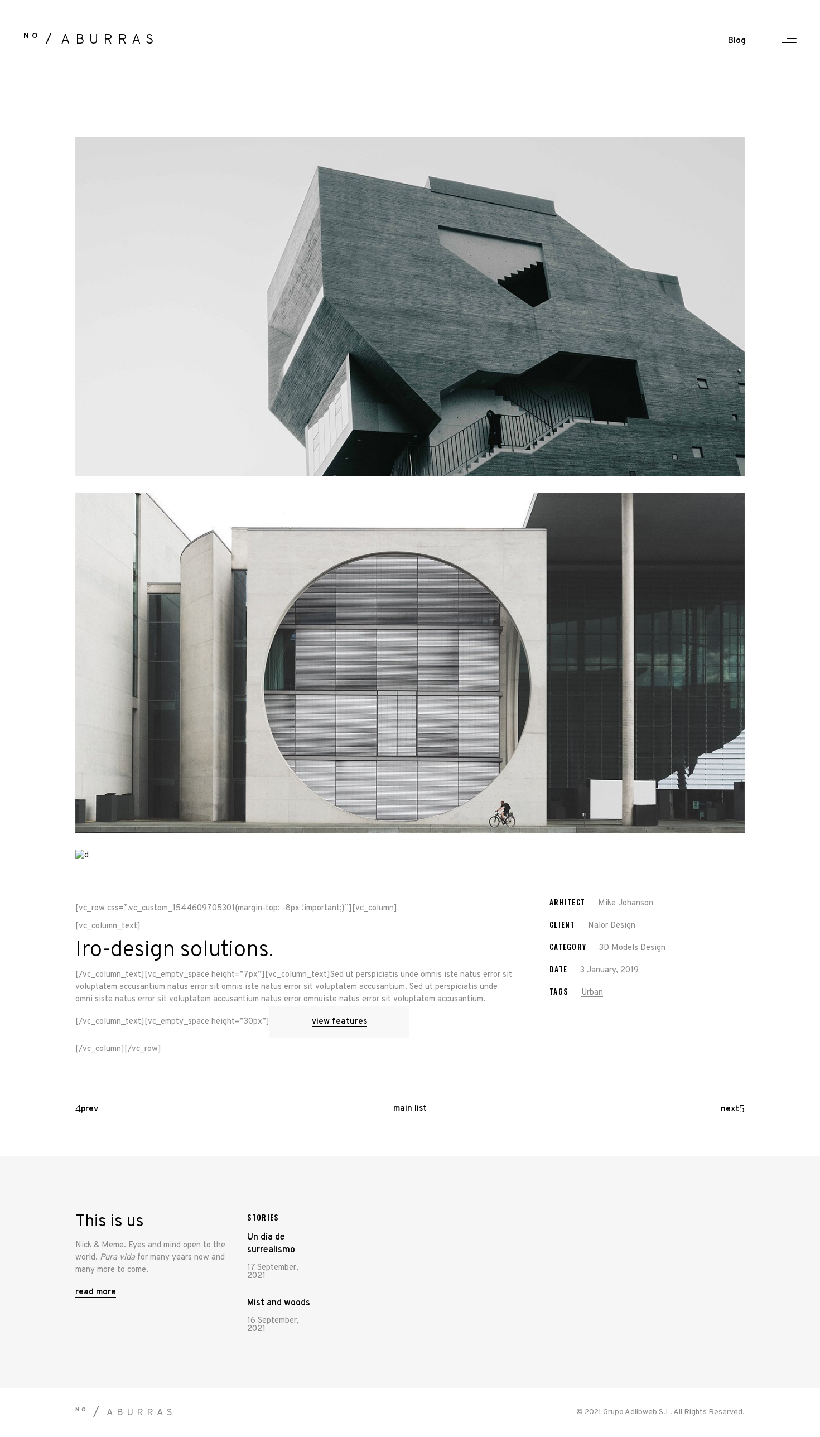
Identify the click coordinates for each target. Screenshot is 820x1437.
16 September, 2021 (273, 1324)
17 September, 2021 (272, 1271)
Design (652, 948)
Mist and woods (278, 1303)
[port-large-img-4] (410, 306)
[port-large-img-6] (410, 856)
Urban (592, 992)
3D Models (618, 948)
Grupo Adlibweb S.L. (637, 1412)
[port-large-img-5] (410, 663)
